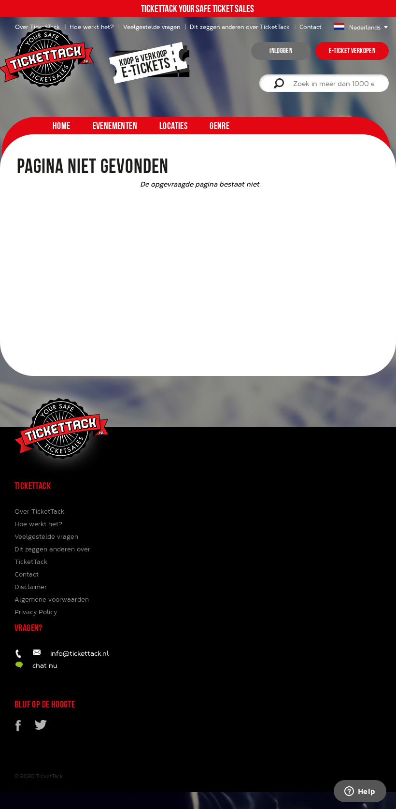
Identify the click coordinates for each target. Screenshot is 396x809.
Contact (310, 26)
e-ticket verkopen (352, 51)
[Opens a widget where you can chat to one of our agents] (359, 792)
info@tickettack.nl (79, 653)
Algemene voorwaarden (51, 599)
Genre (219, 125)
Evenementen (115, 125)
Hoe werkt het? (38, 524)
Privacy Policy (35, 611)
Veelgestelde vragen (151, 26)
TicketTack (49, 776)
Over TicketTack (39, 511)
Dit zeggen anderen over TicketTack (240, 26)
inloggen (280, 51)
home (62, 125)
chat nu (44, 665)
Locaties (173, 125)
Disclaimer (30, 586)
